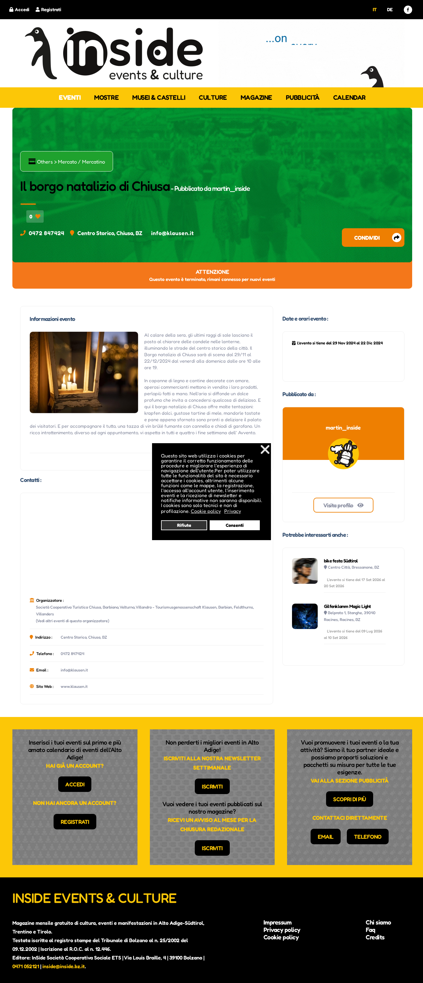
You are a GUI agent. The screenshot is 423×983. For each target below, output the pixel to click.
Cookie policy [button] (206, 511)
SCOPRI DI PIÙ (349, 799)
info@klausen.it (172, 232)
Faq (370, 929)
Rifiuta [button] (184, 525)
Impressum (278, 922)
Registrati (51, 9)
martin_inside (231, 188)
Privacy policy (282, 929)
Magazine (256, 97)
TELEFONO (368, 836)
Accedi (22, 9)
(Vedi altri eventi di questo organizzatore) (72, 620)
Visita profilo (339, 505)
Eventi (70, 97)
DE (390, 9)
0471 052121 (25, 966)
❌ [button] (265, 449)
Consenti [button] (235, 525)
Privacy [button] (232, 511)
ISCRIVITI (212, 786)
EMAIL (326, 836)
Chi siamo (378, 922)
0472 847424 (46, 232)
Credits (375, 937)
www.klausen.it (74, 686)
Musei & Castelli (158, 97)
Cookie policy (281, 937)
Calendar (349, 97)
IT (375, 9)
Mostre (106, 97)
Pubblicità (303, 97)
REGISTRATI (75, 821)
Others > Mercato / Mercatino (66, 161)
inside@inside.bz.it (63, 966)
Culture (213, 97)
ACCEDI (74, 784)
